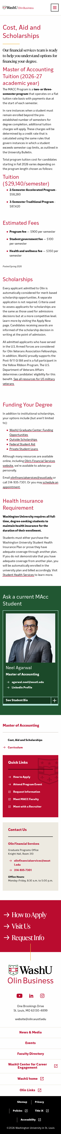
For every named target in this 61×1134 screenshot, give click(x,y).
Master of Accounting (21, 725)
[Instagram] (42, 996)
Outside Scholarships (23, 439)
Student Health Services (18, 575)
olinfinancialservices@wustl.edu (31, 477)
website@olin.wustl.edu (30, 1019)
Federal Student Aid (22, 444)
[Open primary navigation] (54, 7)
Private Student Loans (23, 449)
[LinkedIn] (31, 996)
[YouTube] (20, 996)
